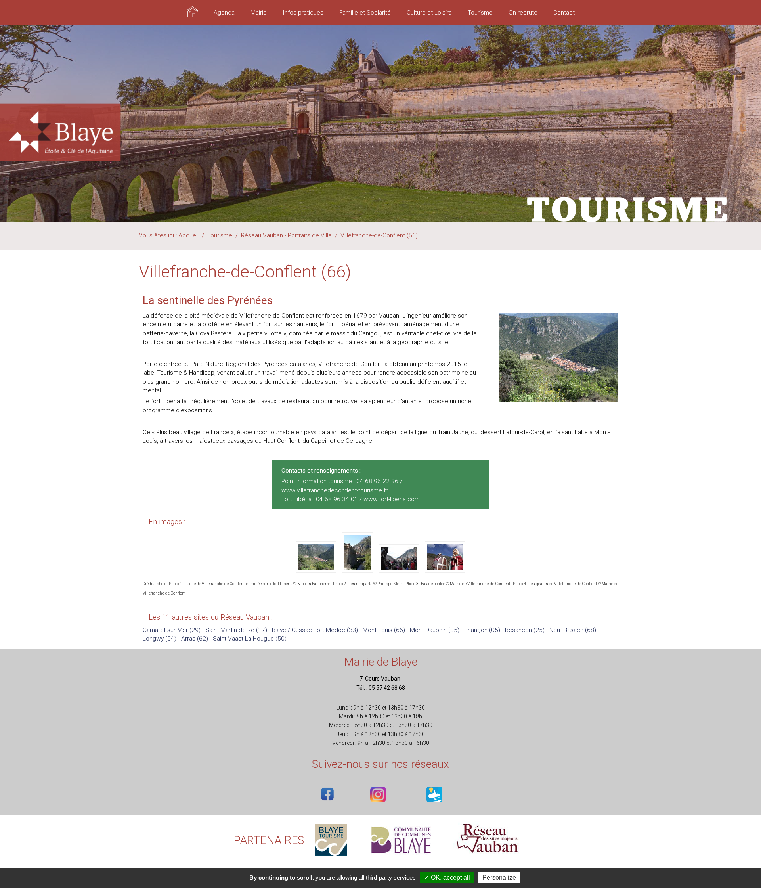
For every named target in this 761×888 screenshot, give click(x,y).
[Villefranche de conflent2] (358, 570)
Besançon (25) (525, 629)
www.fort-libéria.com (391, 499)
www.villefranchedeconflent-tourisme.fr (334, 490)
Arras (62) (194, 638)
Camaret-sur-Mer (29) (172, 629)
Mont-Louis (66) (384, 629)
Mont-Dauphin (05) (434, 629)
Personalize (499, 877)
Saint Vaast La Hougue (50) (250, 638)
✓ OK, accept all (447, 877)
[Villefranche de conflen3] (400, 570)
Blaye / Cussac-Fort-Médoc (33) (315, 629)
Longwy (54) (159, 638)
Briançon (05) (482, 629)
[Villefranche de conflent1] (317, 570)
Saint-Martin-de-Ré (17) (236, 629)
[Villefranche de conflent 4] (445, 570)
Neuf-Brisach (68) (572, 629)
